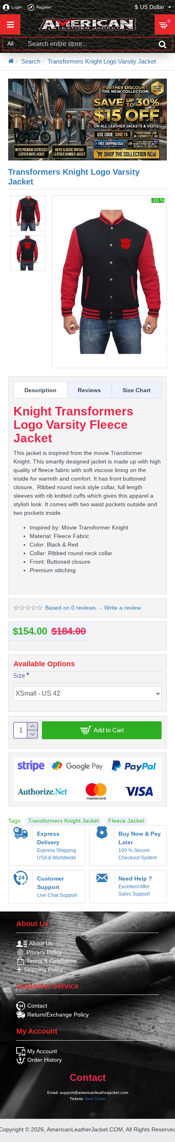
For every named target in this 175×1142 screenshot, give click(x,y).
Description (40, 390)
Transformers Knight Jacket (63, 820)
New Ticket (95, 1098)
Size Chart (136, 390)
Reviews (89, 390)
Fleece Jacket (126, 820)
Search (30, 61)
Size (19, 675)
